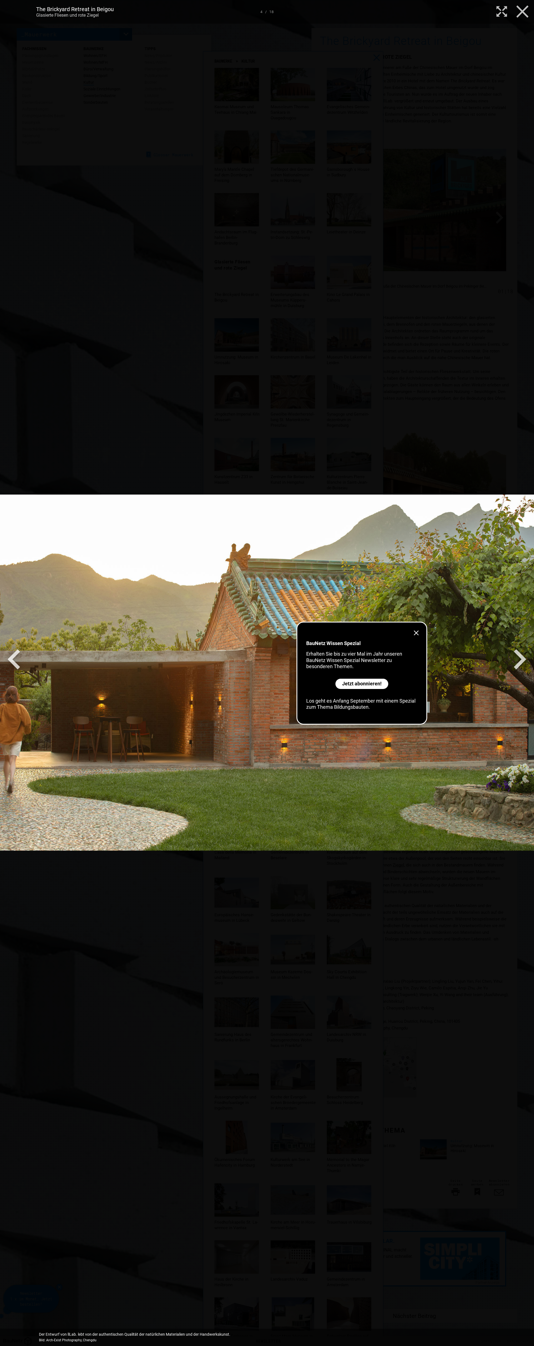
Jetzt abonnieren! (362, 683)
